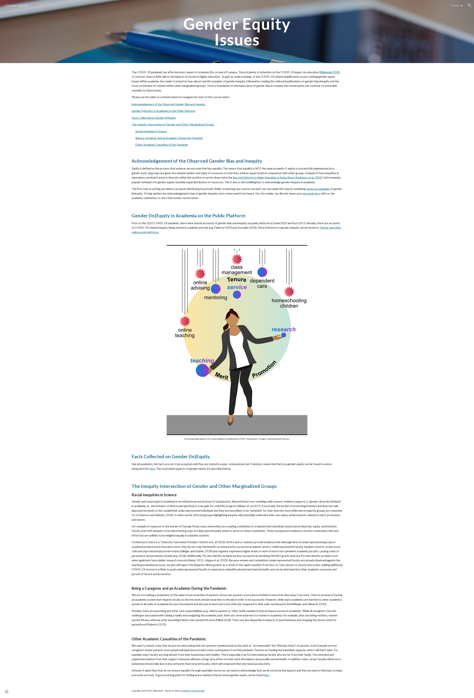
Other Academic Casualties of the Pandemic (161, 144)
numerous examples (318, 188)
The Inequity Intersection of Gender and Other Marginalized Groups (173, 124)
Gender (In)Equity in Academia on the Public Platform (163, 111)
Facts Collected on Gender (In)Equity (154, 117)
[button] (469, 5)
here (152, 468)
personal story (312, 193)
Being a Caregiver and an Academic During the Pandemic (169, 138)
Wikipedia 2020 (329, 72)
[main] (237, 31)
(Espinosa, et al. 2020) (309, 177)
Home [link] (455, 5)
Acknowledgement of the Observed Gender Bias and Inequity (168, 104)
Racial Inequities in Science (151, 131)
